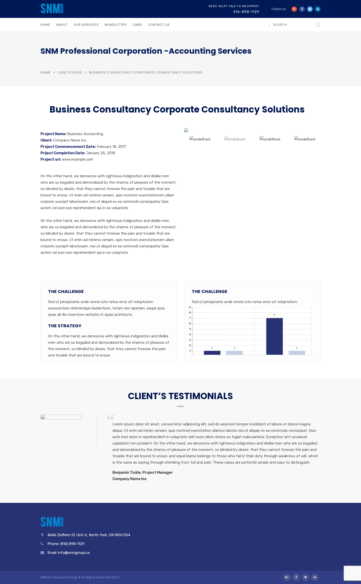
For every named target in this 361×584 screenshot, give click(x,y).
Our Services (86, 24)
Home (45, 24)
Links (137, 24)
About (62, 24)
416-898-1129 (246, 12)
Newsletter (116, 24)
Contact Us (159, 24)
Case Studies (70, 72)
